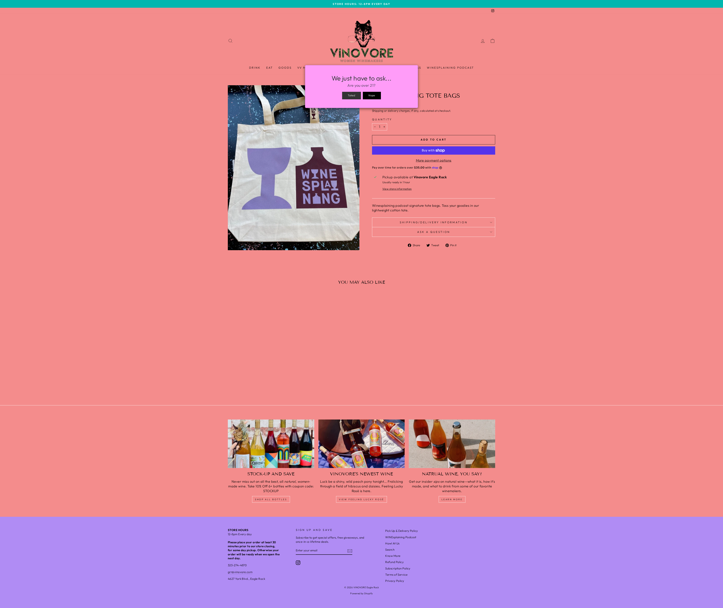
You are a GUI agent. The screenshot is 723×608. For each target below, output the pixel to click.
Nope (371, 95)
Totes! (351, 95)
